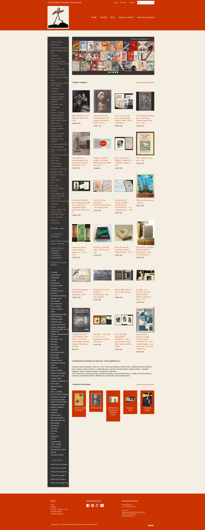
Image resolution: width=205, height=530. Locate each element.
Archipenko (55, 204)
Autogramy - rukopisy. (58, 72)
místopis (53, 389)
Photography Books (57, 404)
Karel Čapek (55, 158)
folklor (53, 312)
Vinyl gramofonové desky (59, 155)
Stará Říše (54, 428)
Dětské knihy (55, 123)
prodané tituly (55, 223)
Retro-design (55, 423)
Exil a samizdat (56, 306)
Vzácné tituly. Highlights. (59, 48)
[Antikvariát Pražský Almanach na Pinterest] (92, 506)
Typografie (54, 436)
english (115, 2)
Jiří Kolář (54, 344)
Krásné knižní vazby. (58, 69)
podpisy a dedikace (57, 407)
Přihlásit (132, 2)
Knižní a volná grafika (58, 75)
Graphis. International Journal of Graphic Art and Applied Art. (60, 63)
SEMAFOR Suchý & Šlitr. (60, 201)
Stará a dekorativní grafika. (60, 77)
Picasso (53, 207)
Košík (124, 2)
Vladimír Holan (56, 166)
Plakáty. (53, 110)
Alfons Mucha (55, 180)
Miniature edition (56, 386)
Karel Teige (55, 185)
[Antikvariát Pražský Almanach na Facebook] (87, 506)
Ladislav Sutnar (56, 378)
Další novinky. (56, 45)
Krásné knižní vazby (58, 376)
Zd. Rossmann (56, 447)
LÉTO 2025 (55, 384)
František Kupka (56, 322)
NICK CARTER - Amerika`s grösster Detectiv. (57, 128)
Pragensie (54, 412)
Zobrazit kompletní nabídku (145, 82)
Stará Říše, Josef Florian (59, 169)
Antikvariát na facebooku (59, 464)
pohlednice (54, 410)
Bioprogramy (55, 107)
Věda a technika (56, 444)
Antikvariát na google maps (60, 483)
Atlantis (53, 280)
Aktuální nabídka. (57, 42)
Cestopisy (54, 288)
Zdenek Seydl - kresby (58, 449)
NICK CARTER (56, 392)
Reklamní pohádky (57, 418)
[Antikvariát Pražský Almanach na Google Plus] (97, 506)
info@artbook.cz (127, 505)
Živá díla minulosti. (57, 147)
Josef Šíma (54, 350)
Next (149, 56)
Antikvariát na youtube (58, 468)
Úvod (94, 17)
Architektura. (55, 88)
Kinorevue (54, 368)
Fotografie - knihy (57, 104)
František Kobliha (57, 319)
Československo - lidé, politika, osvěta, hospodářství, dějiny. (58, 212)
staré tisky (54, 431)
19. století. (54, 272)
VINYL (53, 439)
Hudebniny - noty (57, 339)
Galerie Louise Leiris (58, 324)
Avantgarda (55, 56)
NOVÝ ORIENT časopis (59, 394)
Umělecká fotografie (57, 94)
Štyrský (53, 452)
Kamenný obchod (126, 17)
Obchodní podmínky (145, 17)
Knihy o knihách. (56, 217)
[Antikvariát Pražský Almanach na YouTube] (102, 506)
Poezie (53, 80)
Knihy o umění (56, 58)
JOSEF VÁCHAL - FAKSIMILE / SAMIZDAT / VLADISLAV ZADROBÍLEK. (57, 253)
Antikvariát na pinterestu (59, 472)
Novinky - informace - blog (59, 509)
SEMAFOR (55, 426)
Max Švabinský (56, 163)
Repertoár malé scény (58, 420)
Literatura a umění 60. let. (59, 144)
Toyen (53, 183)
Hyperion (54, 342)
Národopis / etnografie (58, 397)
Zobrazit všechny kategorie (145, 384)
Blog (113, 17)
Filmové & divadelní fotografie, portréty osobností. (58, 99)
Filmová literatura (57, 309)
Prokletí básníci (56, 415)
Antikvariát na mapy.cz (58, 479)
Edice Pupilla (55, 301)
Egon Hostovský (56, 304)
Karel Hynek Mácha (57, 352)
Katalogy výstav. (56, 360)
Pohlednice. (55, 220)
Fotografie (54, 91)
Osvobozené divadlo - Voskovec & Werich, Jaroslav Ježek (58, 196)
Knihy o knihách (56, 370)
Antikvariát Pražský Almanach (75, 524)
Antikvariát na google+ (58, 475)
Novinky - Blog (58, 228)
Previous (76, 56)
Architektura (55, 277)
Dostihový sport (56, 298)
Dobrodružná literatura (58, 296)
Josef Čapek (55, 160)
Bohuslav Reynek (57, 172)
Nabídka (103, 17)
